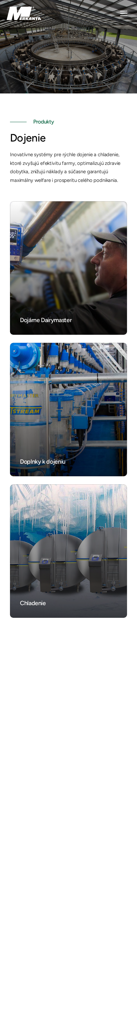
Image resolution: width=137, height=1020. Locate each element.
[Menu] (123, 13)
